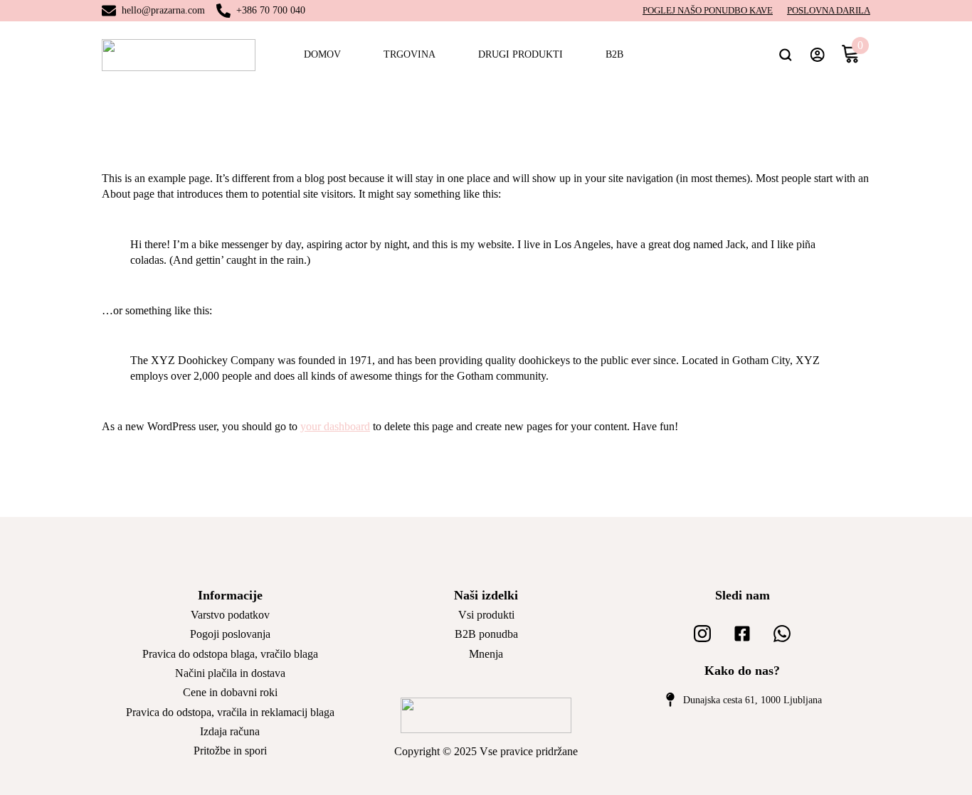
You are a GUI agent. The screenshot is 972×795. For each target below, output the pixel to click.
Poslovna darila (828, 10)
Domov (322, 54)
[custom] (702, 633)
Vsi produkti (486, 615)
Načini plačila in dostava (230, 673)
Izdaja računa (230, 731)
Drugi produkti (520, 54)
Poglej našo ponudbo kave (708, 10)
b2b (614, 54)
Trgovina (409, 54)
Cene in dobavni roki (230, 692)
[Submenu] (790, 54)
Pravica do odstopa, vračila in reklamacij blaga (230, 712)
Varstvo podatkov (230, 615)
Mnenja (486, 654)
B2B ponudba (486, 634)
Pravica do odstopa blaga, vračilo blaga (230, 654)
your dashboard (335, 426)
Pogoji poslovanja (230, 634)
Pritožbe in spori (230, 751)
